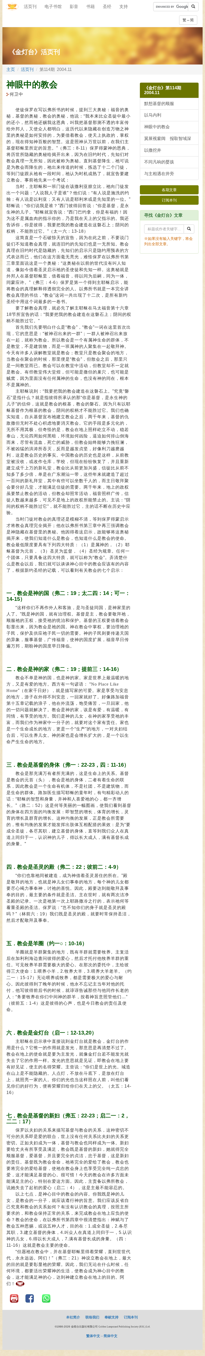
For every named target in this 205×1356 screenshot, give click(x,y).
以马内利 (152, 115)
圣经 (107, 6)
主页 (10, 69)
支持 (123, 6)
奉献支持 (112, 1317)
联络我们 (92, 1317)
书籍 (90, 6)
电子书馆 (53, 6)
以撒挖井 (152, 150)
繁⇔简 (188, 20)
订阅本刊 (169, 200)
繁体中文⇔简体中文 (101, 1336)
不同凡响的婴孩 (159, 162)
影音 (74, 6)
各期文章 (169, 190)
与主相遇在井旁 (159, 173)
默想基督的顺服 (159, 103)
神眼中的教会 (157, 126)
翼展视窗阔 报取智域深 (167, 138)
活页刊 (30, 6)
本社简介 (73, 1317)
